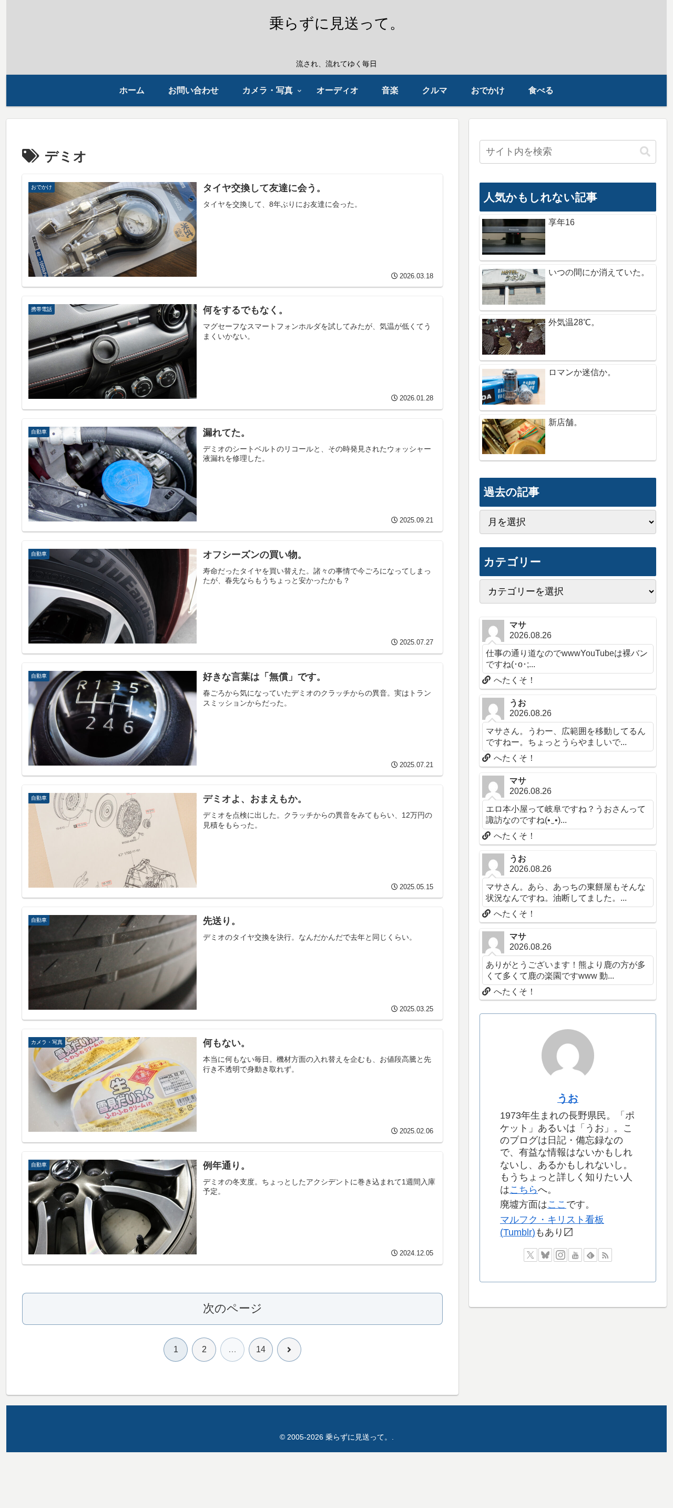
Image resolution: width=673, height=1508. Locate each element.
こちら (523, 1189)
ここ (556, 1204)
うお (567, 1098)
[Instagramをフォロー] (560, 1255)
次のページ (232, 1308)
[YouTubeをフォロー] (575, 1255)
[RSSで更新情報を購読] (605, 1255)
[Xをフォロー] (530, 1255)
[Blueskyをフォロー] (545, 1255)
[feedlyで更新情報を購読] (590, 1255)
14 (261, 1349)
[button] (645, 152)
